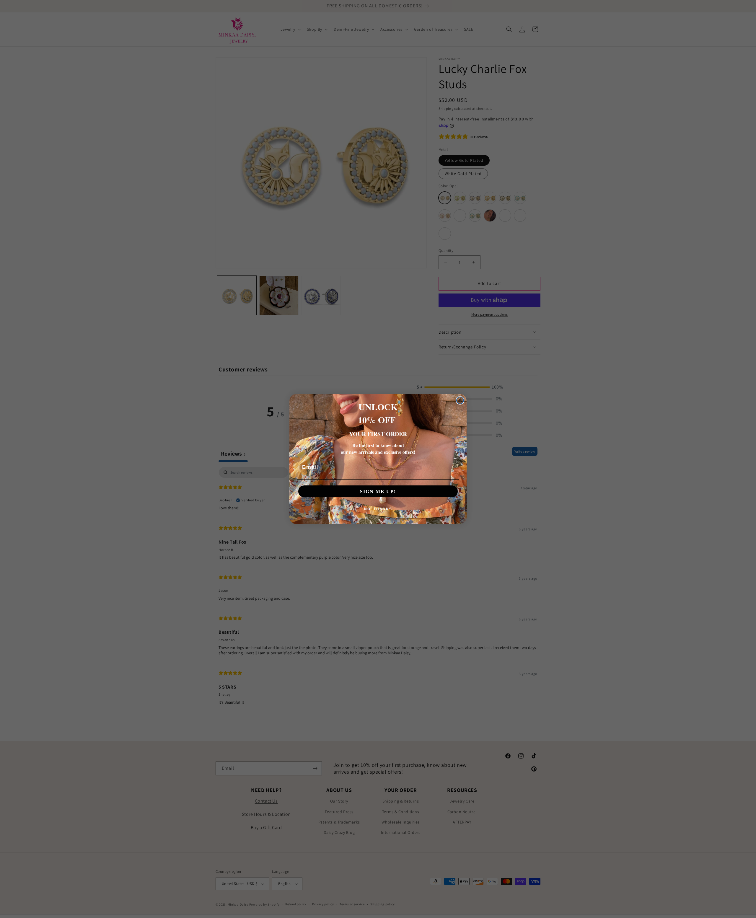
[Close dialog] (460, 400)
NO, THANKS (378, 509)
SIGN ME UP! (378, 491)
